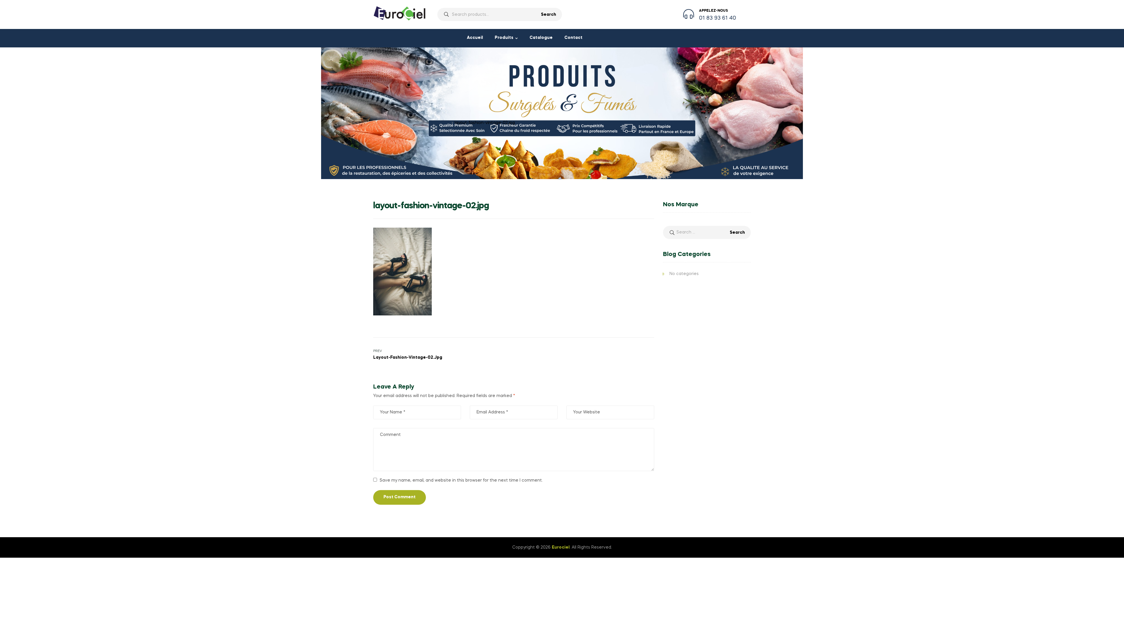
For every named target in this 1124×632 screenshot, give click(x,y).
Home (379, 123)
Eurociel (561, 547)
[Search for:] (707, 232)
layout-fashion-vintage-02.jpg (420, 123)
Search (548, 15)
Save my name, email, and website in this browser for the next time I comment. (461, 480)
